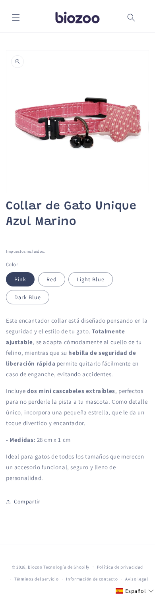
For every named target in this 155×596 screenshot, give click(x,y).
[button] (16, 17)
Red (51, 279)
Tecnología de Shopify (66, 566)
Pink (20, 279)
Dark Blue (27, 297)
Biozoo (35, 566)
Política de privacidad (120, 567)
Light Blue (91, 279)
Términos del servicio (36, 579)
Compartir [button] (27, 501)
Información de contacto (92, 579)
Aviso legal (136, 579)
